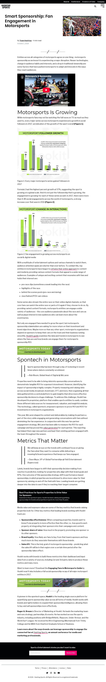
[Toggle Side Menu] (102, 5)
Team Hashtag (26, 41)
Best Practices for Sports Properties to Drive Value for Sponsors (44, 496)
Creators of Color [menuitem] (88, 2)
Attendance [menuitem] (53, 668)
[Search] (95, 6)
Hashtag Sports (40, 632)
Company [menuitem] (100, 2)
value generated (50, 428)
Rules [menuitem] (69, 668)
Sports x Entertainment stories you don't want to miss (53, 648)
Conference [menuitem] (75, 2)
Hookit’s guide (32, 336)
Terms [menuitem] (37, 668)
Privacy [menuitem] (44, 668)
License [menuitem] (62, 668)
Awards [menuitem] (66, 2)
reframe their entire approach (64, 269)
